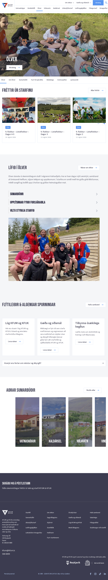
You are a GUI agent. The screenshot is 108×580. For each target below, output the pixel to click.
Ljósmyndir (74, 80)
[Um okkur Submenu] (73, 2)
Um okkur (68, 2)
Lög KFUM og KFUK (75, 522)
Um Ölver (12, 80)
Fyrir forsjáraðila (37, 80)
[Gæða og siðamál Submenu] (90, 2)
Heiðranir (50, 533)
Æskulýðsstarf (67, 8)
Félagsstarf (93, 8)
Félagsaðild (94, 522)
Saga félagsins (52, 517)
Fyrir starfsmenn (53, 537)
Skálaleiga (50, 80)
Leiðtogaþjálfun (80, 8)
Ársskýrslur (73, 512)
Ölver (39, 8)
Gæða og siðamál (82, 2)
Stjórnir (50, 522)
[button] (104, 123)
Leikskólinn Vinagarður (34, 533)
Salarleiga (93, 517)
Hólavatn (47, 8)
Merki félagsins (74, 527)
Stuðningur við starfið (98, 527)
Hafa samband (95, 512)
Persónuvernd (9, 574)
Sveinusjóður (62, 80)
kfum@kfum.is (8, 550)
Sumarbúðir (23, 80)
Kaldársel (56, 8)
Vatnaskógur (20, 8)
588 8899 (6, 554)
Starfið (28, 512)
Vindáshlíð (31, 8)
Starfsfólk (50, 527)
